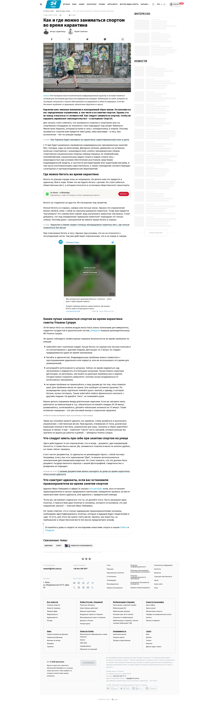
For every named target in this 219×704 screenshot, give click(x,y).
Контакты (157, 569)
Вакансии (157, 573)
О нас (109, 565)
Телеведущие (111, 580)
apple (125, 688)
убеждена (95, 330)
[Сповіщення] (164, 4)
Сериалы (50, 647)
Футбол (66, 4)
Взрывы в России (86, 621)
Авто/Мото (113, 4)
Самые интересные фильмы (57, 634)
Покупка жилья (118, 637)
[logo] (53, 4)
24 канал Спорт (48, 11)
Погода (49, 621)
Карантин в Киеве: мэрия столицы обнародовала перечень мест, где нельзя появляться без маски (86, 226)
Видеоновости (52, 614)
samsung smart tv (151, 688)
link (74, 583)
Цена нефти (150, 605)
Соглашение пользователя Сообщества (139, 583)
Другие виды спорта (129, 4)
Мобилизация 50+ (119, 608)
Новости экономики (155, 602)
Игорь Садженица (57, 32)
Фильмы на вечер (53, 640)
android (112, 688)
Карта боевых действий (89, 608)
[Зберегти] (123, 39)
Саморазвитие (85, 646)
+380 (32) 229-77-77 (119, 676)
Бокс (74, 4)
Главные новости (53, 605)
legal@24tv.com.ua (132, 678)
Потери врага (85, 624)
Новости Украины (53, 608)
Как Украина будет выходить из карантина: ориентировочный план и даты (90, 139)
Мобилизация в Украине (124, 602)
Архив (156, 580)
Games (82, 4)
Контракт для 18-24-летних (123, 614)
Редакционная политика (115, 573)
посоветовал (96, 488)
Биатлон (149, 643)
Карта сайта (158, 584)
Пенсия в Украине (153, 621)
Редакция (110, 569)
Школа (82, 640)
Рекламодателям (113, 584)
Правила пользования (114, 588)
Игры (156, 588)
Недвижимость (119, 631)
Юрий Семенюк (81, 32)
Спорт (148, 631)
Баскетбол (91, 4)
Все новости (52, 602)
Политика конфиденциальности (138, 566)
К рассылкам (88, 663)
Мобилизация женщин (121, 611)
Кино (49, 631)
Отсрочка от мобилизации (123, 617)
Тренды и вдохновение (121, 640)
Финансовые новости (154, 611)
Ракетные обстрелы (87, 605)
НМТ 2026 (83, 643)
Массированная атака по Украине (93, 617)
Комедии (50, 643)
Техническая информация (163, 565)
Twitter (123, 527)
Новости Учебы (87, 631)
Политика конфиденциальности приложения (138, 577)
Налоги (149, 617)
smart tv (138, 688)
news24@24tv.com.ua (52, 569)
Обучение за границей (88, 649)
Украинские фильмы (55, 637)
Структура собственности (163, 576)
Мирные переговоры (88, 611)
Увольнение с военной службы (124, 605)
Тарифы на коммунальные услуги (158, 614)
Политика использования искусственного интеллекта (140, 571)
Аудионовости (52, 617)
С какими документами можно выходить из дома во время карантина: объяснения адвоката (86, 473)
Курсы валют (151, 608)
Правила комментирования (140, 588)
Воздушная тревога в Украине (91, 614)
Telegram (49, 530)
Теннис (102, 4)
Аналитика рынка (119, 634)
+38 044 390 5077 (80, 569)
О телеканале (111, 576)
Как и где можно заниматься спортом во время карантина (93, 11)
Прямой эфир (52, 611)
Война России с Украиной (91, 602)
